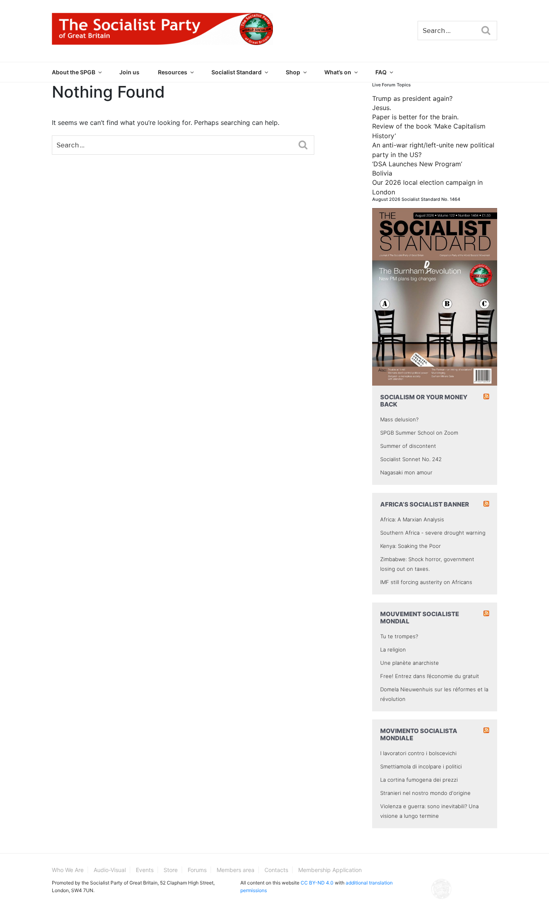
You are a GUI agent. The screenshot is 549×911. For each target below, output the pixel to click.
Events (145, 869)
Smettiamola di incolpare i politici (421, 766)
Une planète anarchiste (409, 663)
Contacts (276, 869)
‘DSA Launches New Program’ (417, 164)
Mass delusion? (399, 419)
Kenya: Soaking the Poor (410, 546)
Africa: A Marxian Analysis (412, 519)
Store (171, 869)
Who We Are (68, 869)
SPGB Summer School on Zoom (419, 432)
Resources (172, 72)
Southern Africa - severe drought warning (432, 532)
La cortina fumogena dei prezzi (419, 779)
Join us (129, 72)
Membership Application (330, 869)
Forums (197, 869)
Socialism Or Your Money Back (423, 400)
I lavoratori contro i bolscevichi (418, 753)
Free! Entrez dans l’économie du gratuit (429, 676)
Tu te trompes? (399, 636)
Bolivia (382, 173)
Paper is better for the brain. (415, 117)
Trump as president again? (412, 98)
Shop (293, 72)
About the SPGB (73, 72)
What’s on (337, 72)
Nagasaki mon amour (406, 472)
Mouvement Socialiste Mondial (419, 617)
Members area (235, 869)
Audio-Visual (110, 869)
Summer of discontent (408, 446)
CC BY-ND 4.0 (317, 883)
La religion (393, 649)
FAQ (381, 72)
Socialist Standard (236, 72)
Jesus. (381, 108)
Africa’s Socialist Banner (424, 504)
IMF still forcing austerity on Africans (426, 582)
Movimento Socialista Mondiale (418, 734)
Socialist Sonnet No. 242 (411, 459)
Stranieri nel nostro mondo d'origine (425, 793)
